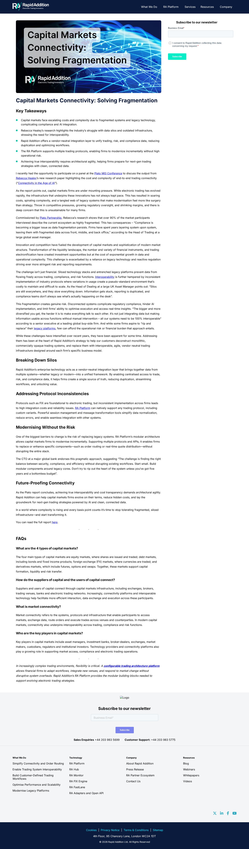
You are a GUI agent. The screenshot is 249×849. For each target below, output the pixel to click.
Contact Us (133, 781)
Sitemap (158, 830)
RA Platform (171, 6)
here (54, 522)
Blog (186, 763)
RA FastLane (77, 787)
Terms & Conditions (136, 830)
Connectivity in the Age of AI (36, 183)
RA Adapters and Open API (86, 793)
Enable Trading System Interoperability (37, 769)
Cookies (91, 830)
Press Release (135, 769)
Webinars (189, 769)
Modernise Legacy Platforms (31, 790)
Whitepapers (191, 775)
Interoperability (104, 277)
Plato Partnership (50, 217)
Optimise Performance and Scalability (36, 784)
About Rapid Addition (139, 763)
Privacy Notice (110, 830)
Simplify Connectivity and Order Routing (38, 763)
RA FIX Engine (78, 781)
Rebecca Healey (26, 178)
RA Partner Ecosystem (140, 775)
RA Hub (74, 769)
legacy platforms (44, 328)
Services (190, 6)
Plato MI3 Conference (108, 173)
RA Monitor (76, 775)
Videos (187, 781)
